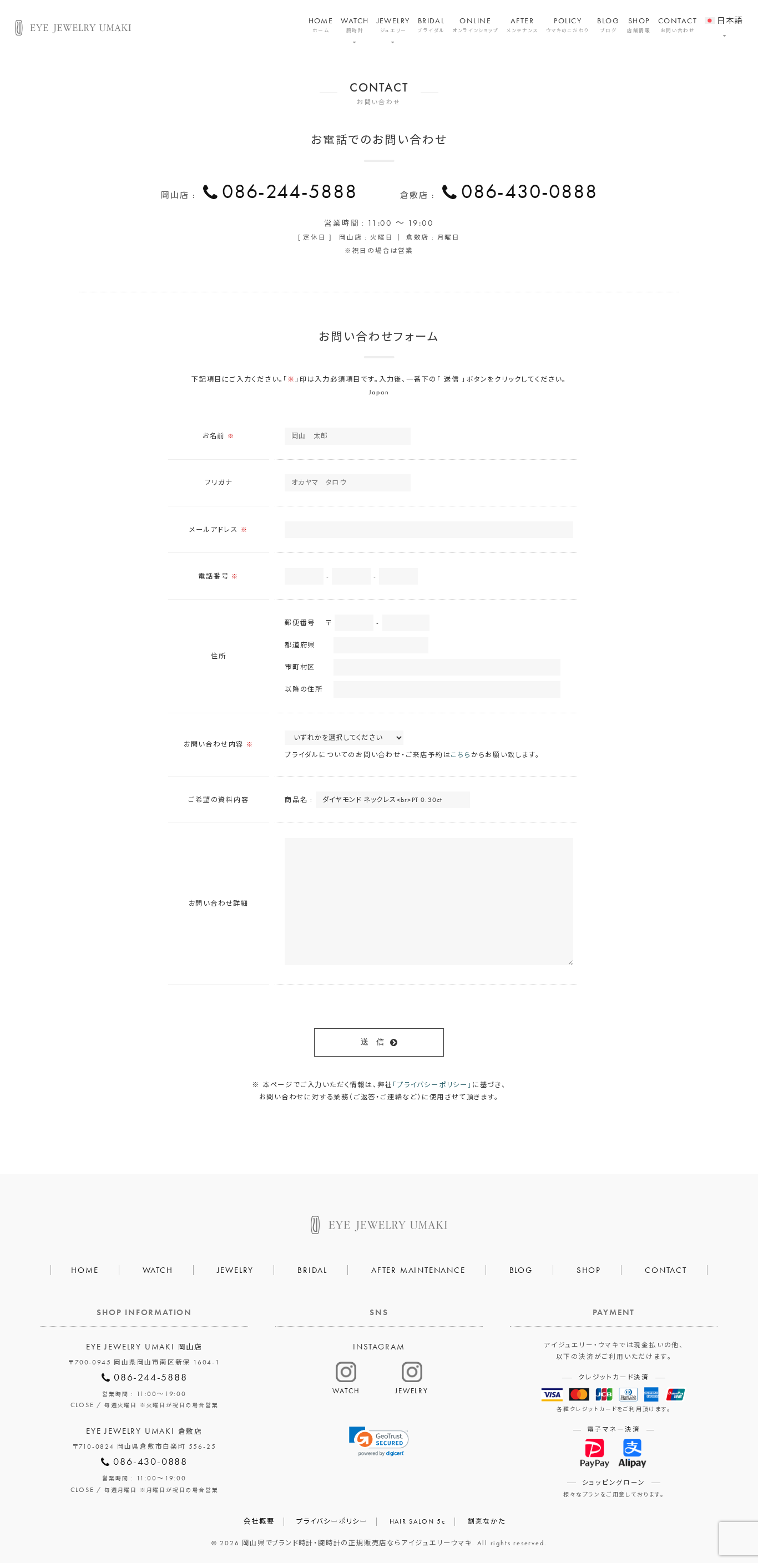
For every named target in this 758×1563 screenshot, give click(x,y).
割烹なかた (487, 1521)
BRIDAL (431, 25)
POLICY (568, 25)
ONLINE (475, 25)
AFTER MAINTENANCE (418, 1270)
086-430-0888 (529, 191)
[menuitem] (724, 13)
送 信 (372, 1042)
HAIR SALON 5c (418, 1521)
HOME (321, 25)
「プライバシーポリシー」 (432, 1084)
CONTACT (677, 25)
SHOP (638, 25)
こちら (461, 754)
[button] (379, 1441)
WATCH (354, 25)
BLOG (608, 25)
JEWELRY (393, 25)
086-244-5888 (289, 191)
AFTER (522, 25)
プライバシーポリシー (331, 1521)
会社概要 (259, 1521)
